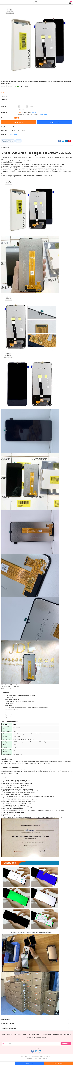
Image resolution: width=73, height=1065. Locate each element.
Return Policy (67, 1034)
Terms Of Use (37, 1058)
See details (43, 114)
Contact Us (18, 1034)
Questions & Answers (8, 1028)
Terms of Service (41, 1037)
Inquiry (18, 141)
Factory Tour (26, 1034)
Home (3, 1034)
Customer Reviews (7, 1024)
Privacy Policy (31, 1037)
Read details (14, 134)
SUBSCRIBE (66, 1044)
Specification (5, 1019)
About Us (9, 1034)
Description (5, 148)
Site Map (45, 1058)
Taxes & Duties (47, 1034)
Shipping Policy (57, 1034)
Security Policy (36, 1034)
